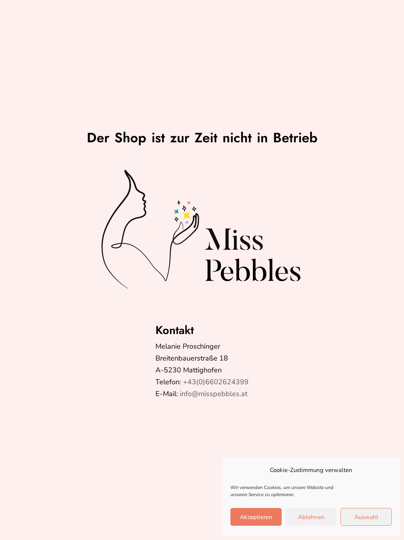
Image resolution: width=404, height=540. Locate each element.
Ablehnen (311, 517)
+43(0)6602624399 (216, 382)
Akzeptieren (256, 517)
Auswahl (366, 517)
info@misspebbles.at (213, 393)
